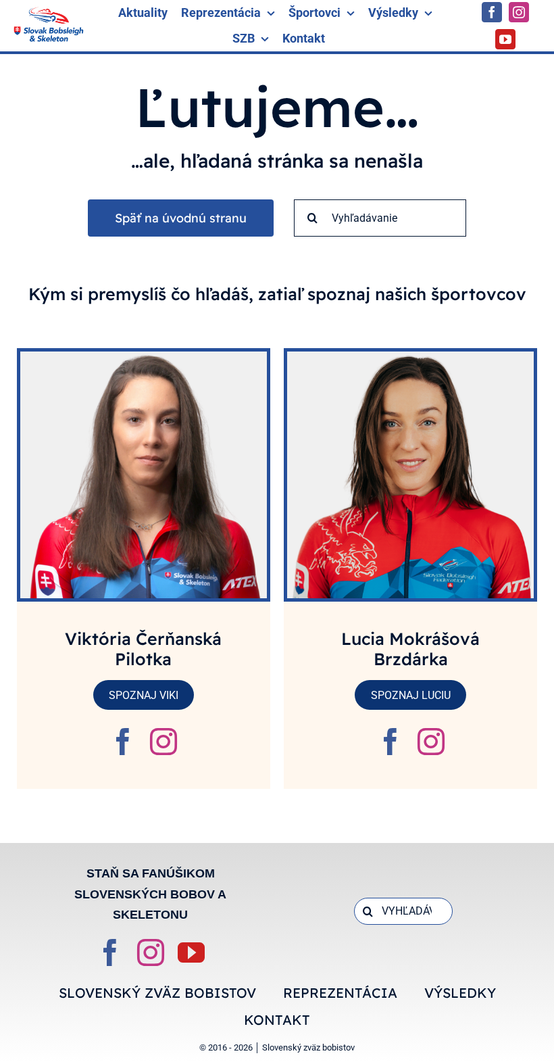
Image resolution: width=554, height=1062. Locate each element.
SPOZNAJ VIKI (143, 695)
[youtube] (505, 39)
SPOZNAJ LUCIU (411, 695)
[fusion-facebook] (122, 741)
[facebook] (492, 12)
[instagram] (519, 12)
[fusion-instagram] (163, 741)
